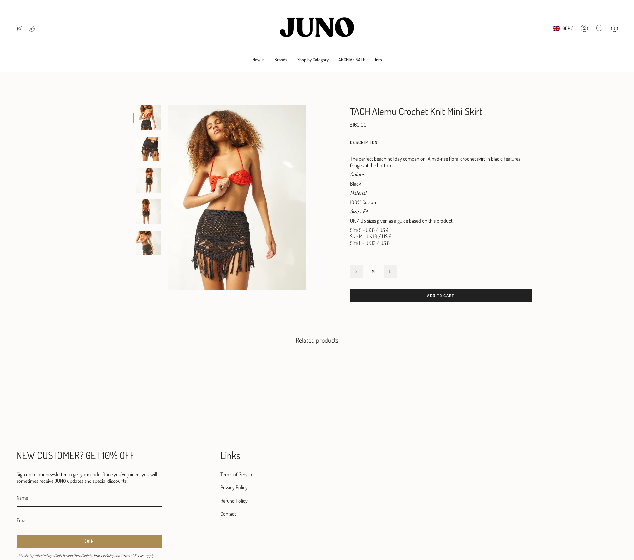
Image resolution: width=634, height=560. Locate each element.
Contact (228, 514)
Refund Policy (234, 500)
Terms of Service (133, 555)
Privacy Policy (104, 555)
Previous (167, 197)
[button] (280, 60)
